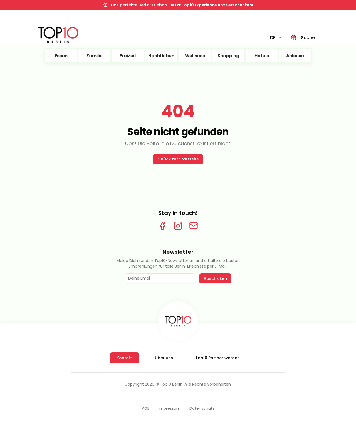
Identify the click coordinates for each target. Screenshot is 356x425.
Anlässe (295, 55)
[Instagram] (178, 225)
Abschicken (215, 278)
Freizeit (128, 55)
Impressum (170, 408)
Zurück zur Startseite (178, 159)
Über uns (164, 358)
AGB (146, 408)
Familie (94, 55)
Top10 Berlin (171, 384)
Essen (61, 55)
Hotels (261, 55)
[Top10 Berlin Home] (178, 321)
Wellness (195, 55)
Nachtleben (161, 55)
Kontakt (125, 358)
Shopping (228, 55)
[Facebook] (162, 225)
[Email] (193, 225)
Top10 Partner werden (217, 358)
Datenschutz (201, 408)
